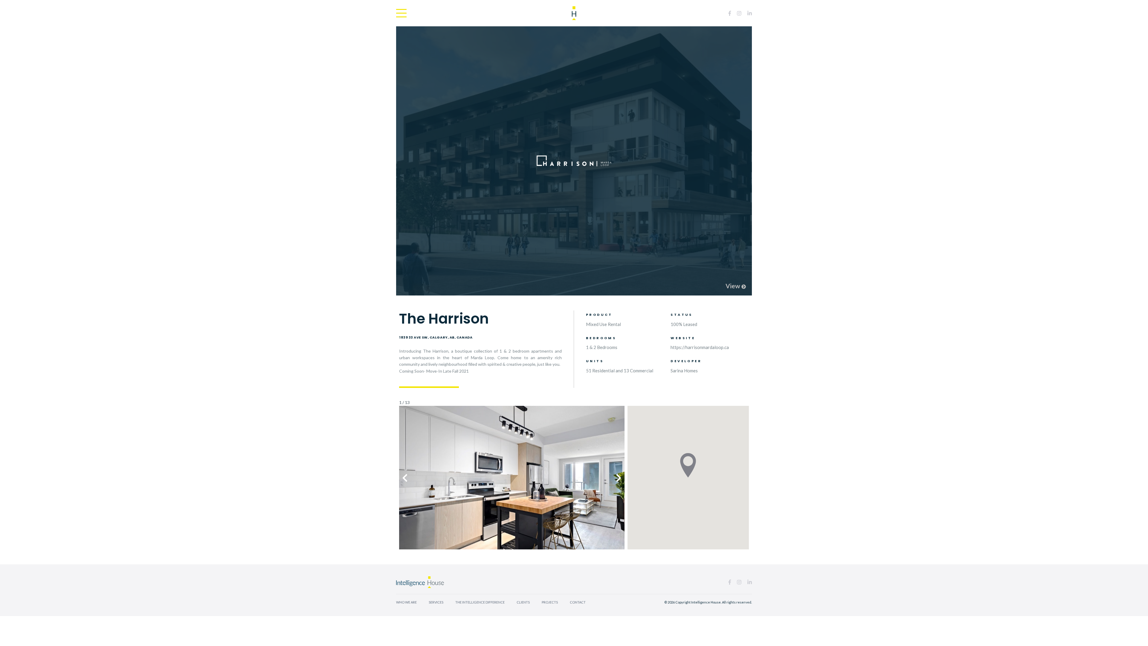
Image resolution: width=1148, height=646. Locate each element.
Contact (578, 602)
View (733, 286)
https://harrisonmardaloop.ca (700, 347)
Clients (523, 602)
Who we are (406, 602)
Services (436, 602)
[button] (405, 477)
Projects (550, 602)
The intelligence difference (480, 602)
